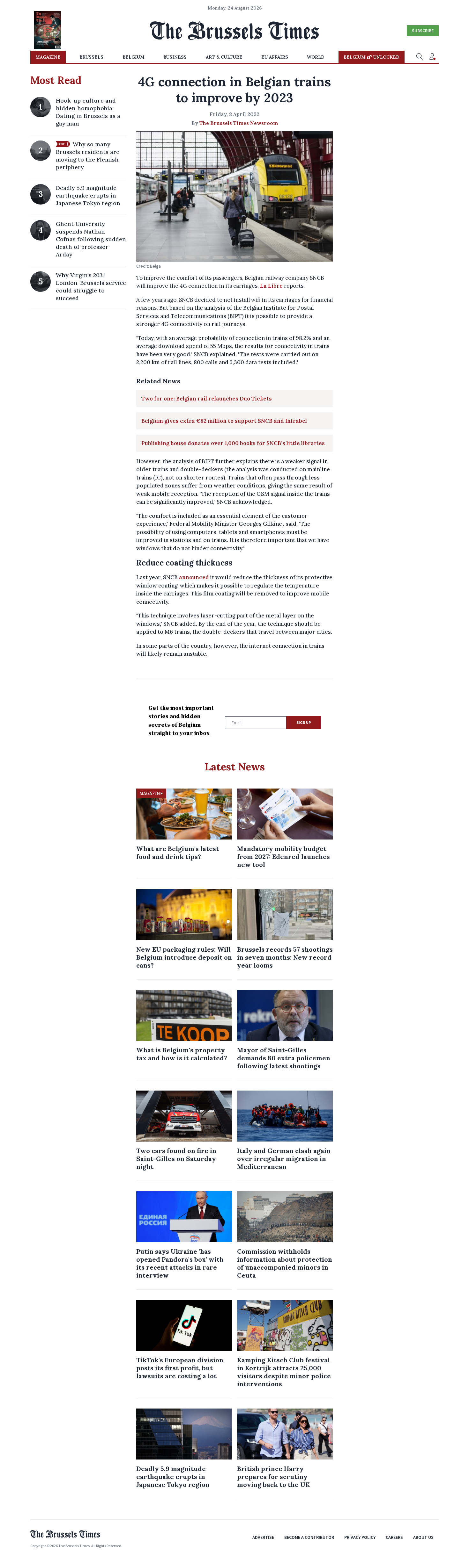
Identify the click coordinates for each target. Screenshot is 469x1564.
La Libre (271, 285)
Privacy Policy (360, 1537)
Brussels (91, 57)
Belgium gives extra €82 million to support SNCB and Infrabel (224, 420)
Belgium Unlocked (371, 57)
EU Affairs (274, 57)
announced (194, 577)
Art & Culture (224, 57)
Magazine (48, 57)
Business (175, 57)
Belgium (134, 57)
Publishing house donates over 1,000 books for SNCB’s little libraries (233, 443)
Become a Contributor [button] (309, 1537)
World (315, 57)
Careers (394, 1537)
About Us (423, 1537)
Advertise (263, 1537)
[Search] (419, 57)
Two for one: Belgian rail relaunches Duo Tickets (206, 398)
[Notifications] (432, 57)
